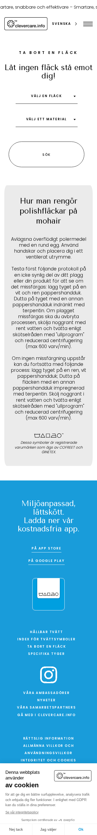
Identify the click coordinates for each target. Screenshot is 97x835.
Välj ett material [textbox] (46, 119)
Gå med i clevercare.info (46, 715)
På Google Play (46, 561)
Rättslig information (48, 738)
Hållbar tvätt (46, 632)
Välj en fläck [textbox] (46, 96)
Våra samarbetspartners (46, 707)
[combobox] (47, 98)
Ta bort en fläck (46, 646)
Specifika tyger (46, 654)
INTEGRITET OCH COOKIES (48, 760)
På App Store (46, 548)
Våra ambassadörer (46, 693)
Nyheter (46, 700)
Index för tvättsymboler (46, 639)
